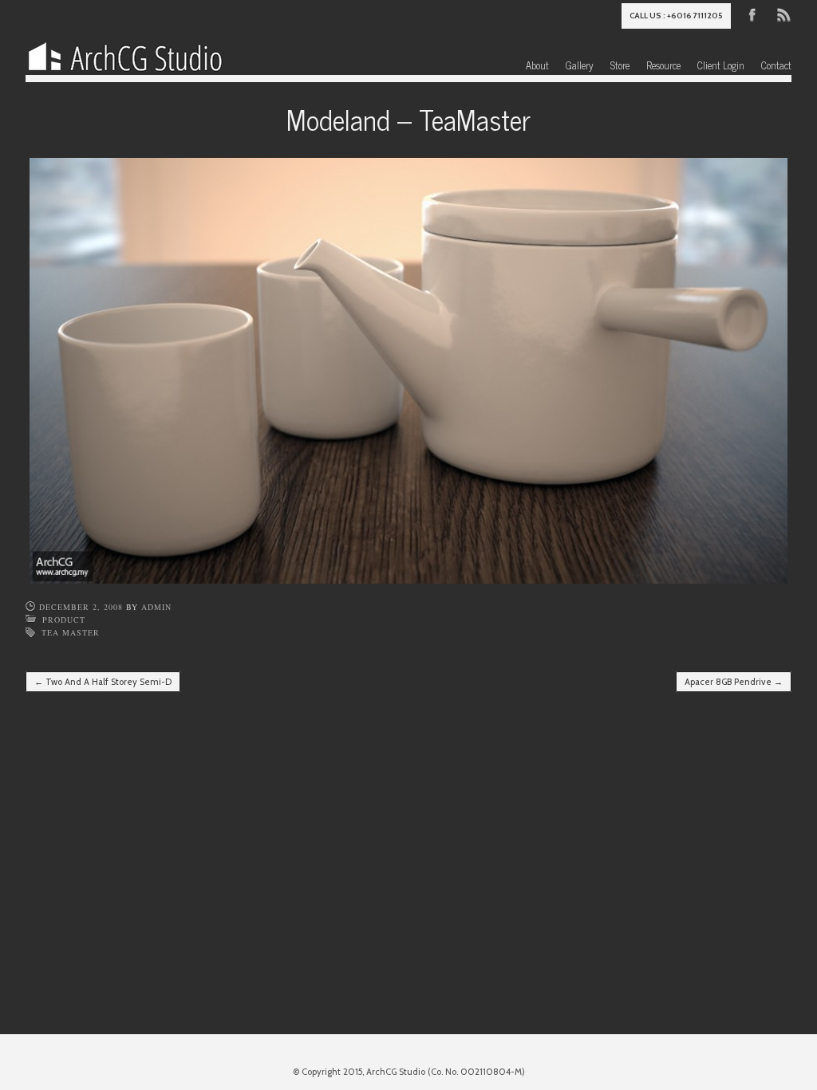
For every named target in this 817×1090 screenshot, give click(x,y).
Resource (663, 65)
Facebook (752, 13)
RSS (782, 13)
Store (620, 65)
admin (156, 606)
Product (63, 619)
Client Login (720, 65)
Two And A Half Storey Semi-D (103, 681)
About (537, 65)
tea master (70, 632)
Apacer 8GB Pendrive (734, 681)
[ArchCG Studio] (125, 52)
